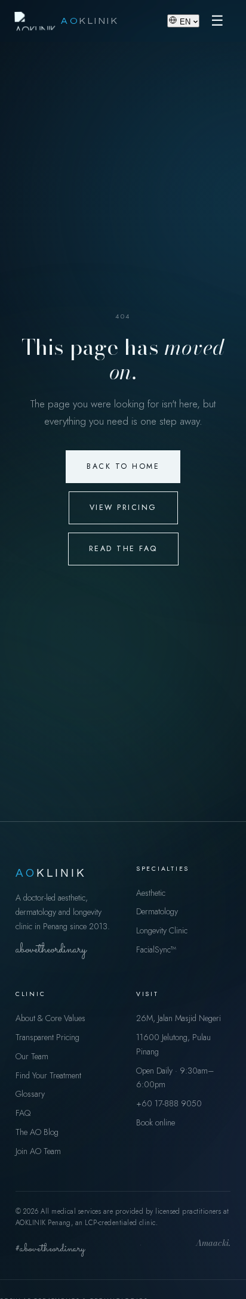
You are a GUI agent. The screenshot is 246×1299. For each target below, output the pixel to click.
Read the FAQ (123, 548)
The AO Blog (37, 1132)
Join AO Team (38, 1151)
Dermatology (157, 911)
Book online (155, 1122)
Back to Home (123, 466)
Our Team (32, 1056)
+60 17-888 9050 (169, 1103)
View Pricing (123, 507)
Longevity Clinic (161, 930)
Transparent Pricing (47, 1037)
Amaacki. (213, 1244)
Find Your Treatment (48, 1075)
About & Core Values (50, 1018)
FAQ (23, 1113)
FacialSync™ (156, 949)
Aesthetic (150, 893)
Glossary (30, 1094)
